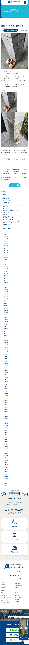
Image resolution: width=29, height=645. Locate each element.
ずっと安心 (6, 214)
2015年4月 (5, 476)
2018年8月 (5, 384)
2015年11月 (5, 460)
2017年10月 (5, 407)
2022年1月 (5, 301)
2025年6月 (5, 243)
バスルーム (3, 582)
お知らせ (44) (6, 197)
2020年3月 (5, 349)
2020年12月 (6, 331)
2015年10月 (5, 462)
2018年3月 (5, 396)
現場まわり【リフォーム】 (10, 221)
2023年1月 (5, 278)
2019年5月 (5, 363)
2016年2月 (5, 453)
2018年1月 (5, 400)
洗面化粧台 (3, 584)
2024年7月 (5, 253)
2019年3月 (5, 368)
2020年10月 (6, 336)
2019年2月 (5, 370)
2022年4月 (5, 294)
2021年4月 (5, 322)
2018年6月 (5, 389)
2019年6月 (5, 361)
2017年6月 (5, 416)
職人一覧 (17, 599)
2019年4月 (5, 366)
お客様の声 (6, 224)
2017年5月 (5, 419)
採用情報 (17, 601)
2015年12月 (5, 458)
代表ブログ (6, 213)
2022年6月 (5, 289)
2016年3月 (5, 451)
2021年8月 (5, 313)
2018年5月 (5, 391)
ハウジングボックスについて (6, 597)
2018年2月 (5, 398)
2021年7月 (5, 315)
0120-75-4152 (16, 510)
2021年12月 (5, 303)
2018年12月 (5, 375)
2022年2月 (5, 299)
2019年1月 (5, 372)
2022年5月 (5, 292)
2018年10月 (5, 379)
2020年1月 (5, 352)
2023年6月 (5, 269)
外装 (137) (5, 206)
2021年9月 (5, 310)
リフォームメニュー (5, 578)
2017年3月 (5, 423)
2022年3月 (5, 296)
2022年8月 (5, 285)
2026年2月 (5, 239)
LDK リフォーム (4, 589)
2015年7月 (5, 469)
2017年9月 (5, 409)
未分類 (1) (5, 195)
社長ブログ (17, 587)
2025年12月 (6, 241)
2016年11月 (5, 432)
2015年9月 (5, 465)
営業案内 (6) (6, 199)
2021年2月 (5, 326)
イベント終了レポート (8, 222)
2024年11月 (6, 248)
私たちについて (4, 595)
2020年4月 (5, 347)
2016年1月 (5, 455)
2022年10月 (6, 280)
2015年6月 (5, 472)
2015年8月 (5, 467)
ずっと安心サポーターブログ (10, 30)
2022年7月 (5, 287)
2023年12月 (6, 259)
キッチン (3, 581)
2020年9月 (5, 338)
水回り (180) (6, 208)
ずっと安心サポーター (8, 218)
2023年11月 (5, 262)
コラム (16, 592)
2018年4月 (5, 393)
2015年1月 (5, 483)
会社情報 (17, 595)
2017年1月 (5, 428)
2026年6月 (5, 234)
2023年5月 (5, 271)
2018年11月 (5, 377)
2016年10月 (5, 435)
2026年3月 (5, 236)
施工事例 (17, 581)
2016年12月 (5, 430)
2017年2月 (5, 425)
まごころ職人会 (7, 219)
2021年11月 (5, 306)
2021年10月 (5, 308)
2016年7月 (5, 442)
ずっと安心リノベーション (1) (10, 210)
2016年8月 (5, 439)
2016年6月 (5, 444)
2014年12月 (6, 485)
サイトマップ (17, 605)
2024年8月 (5, 250)
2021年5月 (5, 319)
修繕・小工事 (3, 592)
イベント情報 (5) (7, 200)
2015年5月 (5, 474)
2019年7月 (5, 359)
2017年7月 (5, 414)
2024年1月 (5, 257)
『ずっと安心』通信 (19, 590)
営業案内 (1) (6, 202)
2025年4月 (5, 246)
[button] (27, 620)
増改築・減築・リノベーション (7, 590)
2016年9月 (5, 437)
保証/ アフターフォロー (6, 600)
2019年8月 (5, 356)
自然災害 (5, 216)
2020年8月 (5, 340)
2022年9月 (5, 283)
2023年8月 (5, 266)
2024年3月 (5, 255)
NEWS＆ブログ (18, 585)
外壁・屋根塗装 (4, 587)
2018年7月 (5, 386)
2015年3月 (5, 479)
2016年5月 (5, 446)
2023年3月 (5, 276)
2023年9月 (5, 264)
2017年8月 (5, 412)
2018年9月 (5, 382)
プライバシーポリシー (18, 604)
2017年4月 (5, 421)
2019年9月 (5, 354)
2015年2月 (5, 481)
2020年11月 (5, 333)
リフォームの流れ (4, 599)
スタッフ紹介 (18, 597)
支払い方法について (5, 602)
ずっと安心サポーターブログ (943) (12, 205)
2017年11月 (5, 405)
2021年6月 (5, 317)
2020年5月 (5, 345)
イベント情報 (18, 578)
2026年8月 (5, 232)
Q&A (2, 604)
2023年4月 (5, 273)
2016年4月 (5, 449)
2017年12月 (5, 402)
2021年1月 (5, 329)
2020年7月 (5, 342)
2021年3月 (5, 324)
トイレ (2, 585)
